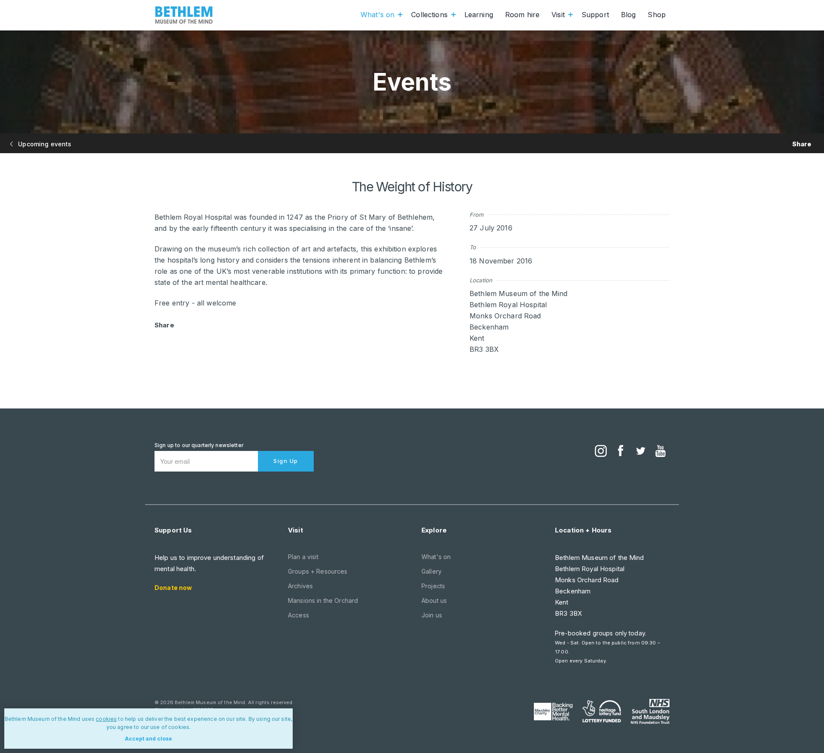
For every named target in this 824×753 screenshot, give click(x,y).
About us (434, 600)
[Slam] (650, 711)
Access (298, 615)
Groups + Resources (318, 571)
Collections (429, 14)
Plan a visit (303, 556)
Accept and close (148, 738)
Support (595, 14)
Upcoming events (43, 144)
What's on (377, 14)
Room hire (522, 14)
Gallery (431, 571)
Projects (433, 586)
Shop (657, 14)
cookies (106, 719)
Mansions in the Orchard (323, 600)
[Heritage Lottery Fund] (601, 711)
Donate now (173, 587)
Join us (431, 615)
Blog (628, 14)
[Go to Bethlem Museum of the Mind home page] (184, 15)
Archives (300, 586)
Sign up (285, 460)
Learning (478, 14)
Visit (558, 14)
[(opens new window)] (601, 452)
